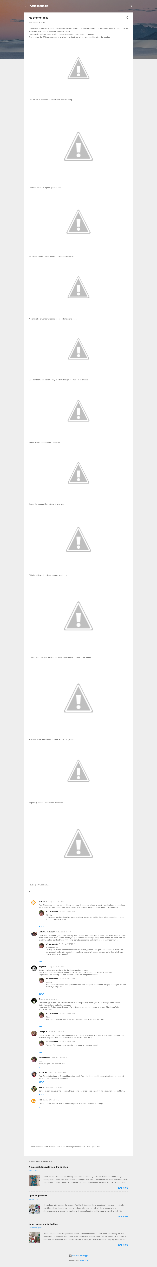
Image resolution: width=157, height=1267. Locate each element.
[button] (126, 18)
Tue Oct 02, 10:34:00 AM (67, 944)
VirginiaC (43, 966)
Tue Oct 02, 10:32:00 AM (67, 911)
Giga (41, 999)
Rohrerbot (43, 1072)
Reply (41, 927)
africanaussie (52, 911)
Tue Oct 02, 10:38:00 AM (67, 1042)
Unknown (43, 901)
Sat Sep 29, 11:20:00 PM (56, 1032)
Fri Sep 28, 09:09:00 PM (64, 932)
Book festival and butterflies (43, 1224)
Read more (123, 1188)
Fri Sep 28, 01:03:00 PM (56, 901)
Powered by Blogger (80, 1256)
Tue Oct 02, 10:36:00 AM (67, 979)
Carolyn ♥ (43, 1032)
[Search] (131, 6)
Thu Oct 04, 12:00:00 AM (53, 1087)
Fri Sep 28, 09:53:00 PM (51, 999)
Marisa (41, 1087)
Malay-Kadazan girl (47, 932)
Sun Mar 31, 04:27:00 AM (51, 1100)
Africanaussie (39, 6)
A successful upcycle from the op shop (48, 1167)
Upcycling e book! (38, 1195)
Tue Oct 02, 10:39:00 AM (59, 1058)
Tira (40, 1100)
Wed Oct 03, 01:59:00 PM (57, 1072)
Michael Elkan (84, 1260)
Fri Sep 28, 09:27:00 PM (56, 967)
